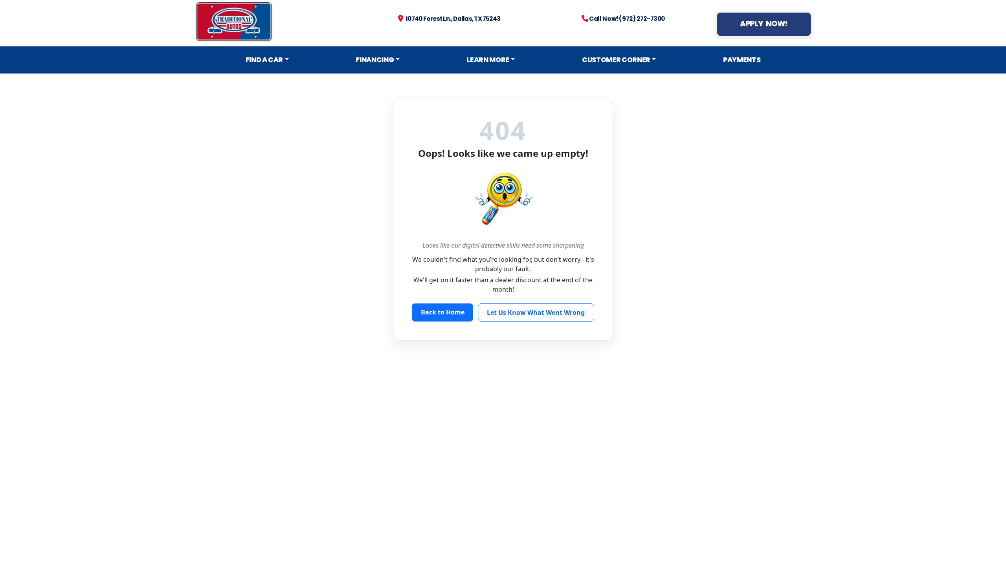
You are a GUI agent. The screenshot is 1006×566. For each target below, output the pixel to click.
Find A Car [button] (264, 59)
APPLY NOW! (764, 23)
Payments (741, 59)
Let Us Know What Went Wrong (536, 312)
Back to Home (442, 312)
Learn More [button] (487, 59)
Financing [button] (375, 59)
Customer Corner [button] (616, 59)
